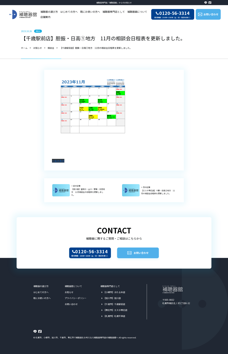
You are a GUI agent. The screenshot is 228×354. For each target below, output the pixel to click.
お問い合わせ (141, 253)
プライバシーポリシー (75, 298)
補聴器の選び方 (49, 11)
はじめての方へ (69, 11)
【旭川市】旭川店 (112, 298)
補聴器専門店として (114, 11)
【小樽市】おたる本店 (114, 292)
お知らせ (69, 292)
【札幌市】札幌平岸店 (114, 316)
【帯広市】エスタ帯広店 (115, 310)
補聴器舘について (137, 11)
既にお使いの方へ (90, 11)
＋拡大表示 (58, 161)
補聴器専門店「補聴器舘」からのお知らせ (114, 2)
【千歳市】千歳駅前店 (114, 304)
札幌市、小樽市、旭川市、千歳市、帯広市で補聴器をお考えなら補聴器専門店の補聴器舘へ (77, 337)
